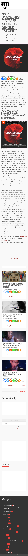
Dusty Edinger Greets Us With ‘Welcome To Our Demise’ (13, 285)
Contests (5, 508)
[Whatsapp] (11, 78)
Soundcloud (23, 236)
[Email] (14, 78)
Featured (5, 517)
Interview (21, 368)
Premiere (5, 538)
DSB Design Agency (12, 554)
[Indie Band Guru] (14, 4)
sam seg (11, 39)
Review (15, 34)
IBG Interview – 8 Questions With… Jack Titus (12, 374)
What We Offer (6, 552)
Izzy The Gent (11, 326)
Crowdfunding (7, 511)
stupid (15, 39)
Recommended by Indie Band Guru (12, 541)
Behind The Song (7, 505)
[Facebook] (2, 78)
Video (22, 339)
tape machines (17, 242)
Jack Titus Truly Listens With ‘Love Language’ (13, 344)
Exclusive (5, 514)
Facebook (4, 240)
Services (5, 546)
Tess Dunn (8, 34)
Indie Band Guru (24, 554)
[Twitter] (5, 78)
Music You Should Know (9, 532)
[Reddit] (8, 78)
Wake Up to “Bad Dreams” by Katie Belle (13, 315)
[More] (17, 78)
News (4, 535)
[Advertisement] (11, 450)
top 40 (13, 40)
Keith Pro (10, 296)
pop (7, 39)
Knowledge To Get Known (9, 526)
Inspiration (6, 520)
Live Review (6, 529)
